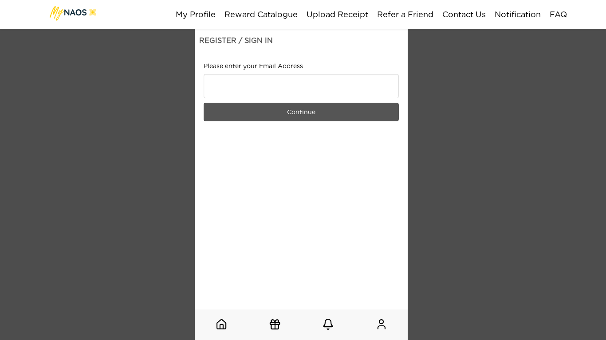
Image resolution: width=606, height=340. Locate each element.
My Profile (196, 14)
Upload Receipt (337, 14)
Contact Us (464, 14)
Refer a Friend (405, 14)
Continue (301, 112)
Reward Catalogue (261, 14)
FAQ (558, 14)
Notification (518, 14)
